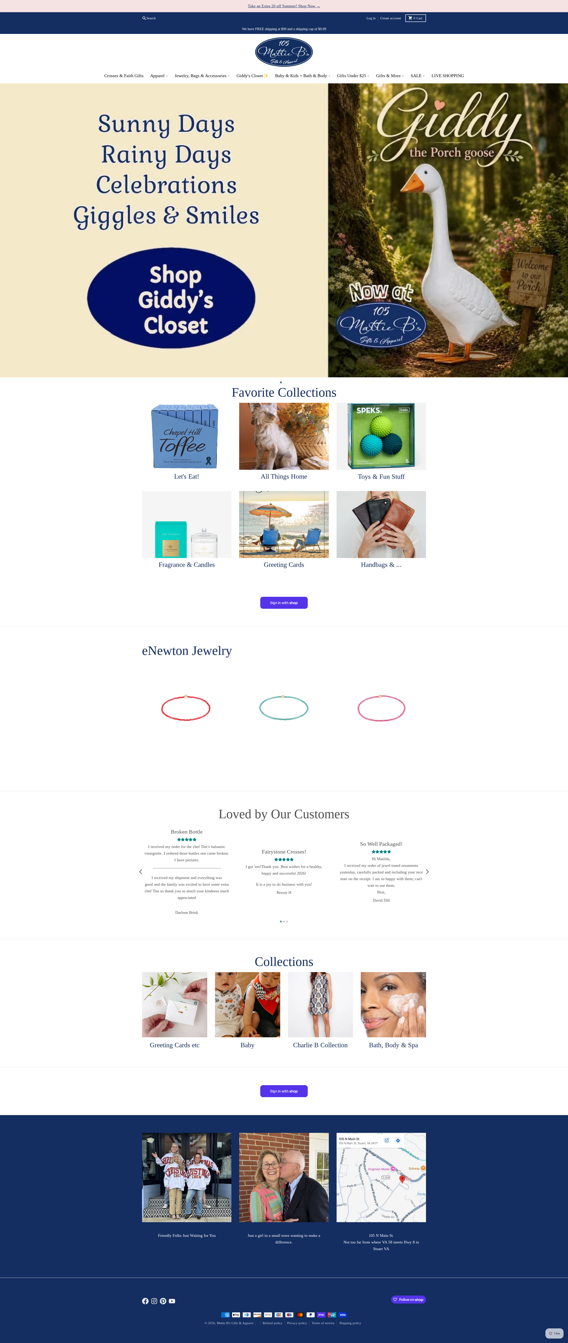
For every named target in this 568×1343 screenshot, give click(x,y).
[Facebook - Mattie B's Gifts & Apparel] (145, 1234)
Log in (371, 18)
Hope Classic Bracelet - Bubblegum (381, 691)
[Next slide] (427, 804)
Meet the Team (186, 1161)
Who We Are (283, 1161)
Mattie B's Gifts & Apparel (235, 1256)
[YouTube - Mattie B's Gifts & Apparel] (172, 1234)
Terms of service (323, 1256)
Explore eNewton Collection (394, 584)
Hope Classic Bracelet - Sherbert (186, 691)
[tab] (281, 315)
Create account (390, 18)
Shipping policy (350, 1256)
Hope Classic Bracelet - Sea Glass (284, 691)
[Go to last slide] (140, 804)
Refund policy (272, 1256)
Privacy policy (297, 1256)
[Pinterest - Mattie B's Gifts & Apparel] (163, 1234)
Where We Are (381, 1161)
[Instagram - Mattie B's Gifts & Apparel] (154, 1234)
